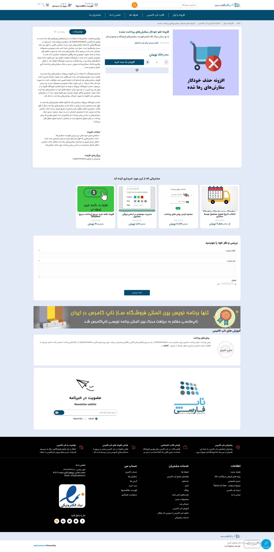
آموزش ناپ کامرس (181, 508)
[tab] (77, 31)
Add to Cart (203, 187)
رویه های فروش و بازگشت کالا (227, 476)
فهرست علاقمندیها (129, 490)
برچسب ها (59, 32)
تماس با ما (235, 495)
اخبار (187, 485)
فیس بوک (82, 521)
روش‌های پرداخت (201, 338)
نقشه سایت (235, 472)
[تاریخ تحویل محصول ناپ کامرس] (220, 199)
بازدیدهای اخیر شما (180, 495)
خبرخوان (56, 521)
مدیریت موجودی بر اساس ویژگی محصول (137, 215)
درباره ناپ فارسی (233, 490)
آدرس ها (133, 481)
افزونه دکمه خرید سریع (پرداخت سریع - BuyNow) (95, 215)
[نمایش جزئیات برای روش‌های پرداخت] (225, 362)
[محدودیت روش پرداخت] (178, 199)
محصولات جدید (182, 499)
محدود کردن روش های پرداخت (178, 214)
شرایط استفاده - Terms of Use (226, 485)
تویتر (69, 521)
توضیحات (78, 32)
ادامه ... (164, 346)
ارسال (57, 412)
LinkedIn (63, 521)
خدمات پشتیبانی (182, 517)
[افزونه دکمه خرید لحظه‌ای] (95, 199)
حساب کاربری (131, 472)
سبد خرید (133, 485)
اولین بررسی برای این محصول (146, 42)
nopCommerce (40, 546)
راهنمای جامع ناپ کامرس (178, 476)
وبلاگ (186, 490)
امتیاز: (233, 280)
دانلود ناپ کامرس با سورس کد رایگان (173, 513)
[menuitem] (178, 15)
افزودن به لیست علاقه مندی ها (137, 70)
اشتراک (91, 418)
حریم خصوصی (234, 481)
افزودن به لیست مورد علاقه (203, 193)
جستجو (134, 5)
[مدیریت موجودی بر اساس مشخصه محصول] (137, 199)
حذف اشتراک (78, 418)
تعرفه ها (185, 472)
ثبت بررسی (137, 292)
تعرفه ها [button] (133, 15)
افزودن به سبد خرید (124, 62)
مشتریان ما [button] (95, 15)
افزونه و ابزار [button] (179, 15)
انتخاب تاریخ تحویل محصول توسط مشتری (219, 215)
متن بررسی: (231, 261)
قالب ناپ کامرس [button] (155, 15)
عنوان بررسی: (230, 250)
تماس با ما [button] (115, 15)
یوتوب (75, 521)
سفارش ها (132, 476)
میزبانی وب (184, 504)
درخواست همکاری (129, 495)
